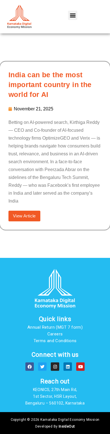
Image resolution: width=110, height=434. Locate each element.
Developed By (55, 426)
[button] (72, 15)
